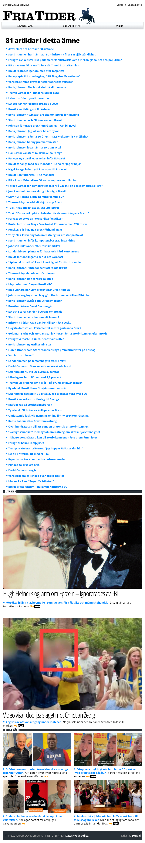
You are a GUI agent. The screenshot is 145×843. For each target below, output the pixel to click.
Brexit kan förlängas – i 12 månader (31, 175)
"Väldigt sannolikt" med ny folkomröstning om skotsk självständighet (54, 432)
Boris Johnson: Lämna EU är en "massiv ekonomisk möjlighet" (49, 136)
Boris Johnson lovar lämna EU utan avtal (34, 147)
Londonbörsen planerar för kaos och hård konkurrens (43, 251)
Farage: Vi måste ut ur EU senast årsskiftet (36, 339)
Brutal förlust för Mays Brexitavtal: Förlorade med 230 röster (47, 224)
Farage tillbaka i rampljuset (26, 443)
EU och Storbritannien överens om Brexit (35, 311)
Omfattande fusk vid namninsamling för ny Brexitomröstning (48, 415)
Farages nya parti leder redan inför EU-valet (36, 158)
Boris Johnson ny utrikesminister (29, 344)
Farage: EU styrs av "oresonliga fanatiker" (35, 218)
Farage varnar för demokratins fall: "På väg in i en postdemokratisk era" (55, 186)
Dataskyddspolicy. (77, 835)
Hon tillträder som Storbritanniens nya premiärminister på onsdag (51, 350)
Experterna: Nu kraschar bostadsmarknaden (37, 459)
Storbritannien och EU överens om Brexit (35, 120)
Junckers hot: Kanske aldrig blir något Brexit (37, 191)
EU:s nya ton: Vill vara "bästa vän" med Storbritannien (43, 65)
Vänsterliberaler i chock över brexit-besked (36, 476)
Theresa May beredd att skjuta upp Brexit (35, 202)
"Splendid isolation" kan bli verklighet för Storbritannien (45, 262)
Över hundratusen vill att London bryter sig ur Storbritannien (48, 426)
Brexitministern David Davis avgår (30, 306)
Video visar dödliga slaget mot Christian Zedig (49, 715)
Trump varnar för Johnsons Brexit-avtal (33, 93)
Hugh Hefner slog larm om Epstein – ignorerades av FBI (60, 593)
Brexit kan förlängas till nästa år (29, 109)
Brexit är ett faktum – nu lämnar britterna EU (37, 486)
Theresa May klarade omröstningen (31, 273)
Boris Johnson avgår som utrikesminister (35, 300)
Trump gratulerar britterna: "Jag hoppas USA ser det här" (45, 448)
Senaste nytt (72, 25)
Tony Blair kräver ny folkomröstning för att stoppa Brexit (45, 235)
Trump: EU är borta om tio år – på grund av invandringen (45, 383)
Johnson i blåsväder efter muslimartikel (34, 246)
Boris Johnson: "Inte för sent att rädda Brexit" (38, 268)
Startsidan (25, 25)
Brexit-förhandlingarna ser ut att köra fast (35, 257)
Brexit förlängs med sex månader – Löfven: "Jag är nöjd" (44, 164)
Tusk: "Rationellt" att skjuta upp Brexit (33, 207)
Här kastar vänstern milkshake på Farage (35, 153)
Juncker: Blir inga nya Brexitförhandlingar (35, 229)
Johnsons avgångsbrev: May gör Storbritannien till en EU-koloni (49, 295)
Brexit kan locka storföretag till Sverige (33, 399)
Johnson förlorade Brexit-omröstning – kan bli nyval (42, 125)
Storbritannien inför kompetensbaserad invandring (41, 240)
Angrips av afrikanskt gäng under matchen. (34, 722)
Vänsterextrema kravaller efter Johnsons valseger (40, 82)
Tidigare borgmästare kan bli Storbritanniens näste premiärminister (52, 437)
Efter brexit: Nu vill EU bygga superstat (33, 372)
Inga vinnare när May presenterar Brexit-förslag (39, 290)
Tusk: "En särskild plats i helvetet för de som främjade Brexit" (48, 213)
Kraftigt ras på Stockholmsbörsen (30, 404)
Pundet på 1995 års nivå (23, 465)
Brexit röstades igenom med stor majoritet (36, 71)
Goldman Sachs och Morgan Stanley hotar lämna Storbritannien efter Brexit (57, 333)
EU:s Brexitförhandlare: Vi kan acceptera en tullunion (42, 180)
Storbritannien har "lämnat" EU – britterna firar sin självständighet (52, 54)
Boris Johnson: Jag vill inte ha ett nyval (33, 131)
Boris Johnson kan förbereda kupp (30, 279)
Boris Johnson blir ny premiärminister (33, 142)
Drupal (136, 835)
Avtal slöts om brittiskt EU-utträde (31, 49)
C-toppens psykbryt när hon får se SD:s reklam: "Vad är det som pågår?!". (106, 771)
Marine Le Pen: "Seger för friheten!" (31, 481)
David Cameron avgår (22, 470)
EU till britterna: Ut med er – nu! (29, 454)
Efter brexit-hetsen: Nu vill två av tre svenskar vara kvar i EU (47, 393)
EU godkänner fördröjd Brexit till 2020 (33, 103)
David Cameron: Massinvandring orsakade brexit (40, 366)
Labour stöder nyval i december (29, 98)
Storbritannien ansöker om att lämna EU (35, 317)
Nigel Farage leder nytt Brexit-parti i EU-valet (37, 169)
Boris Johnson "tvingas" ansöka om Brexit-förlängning (43, 114)
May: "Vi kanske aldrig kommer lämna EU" (36, 196)
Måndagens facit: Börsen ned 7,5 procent (34, 377)
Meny (119, 25)
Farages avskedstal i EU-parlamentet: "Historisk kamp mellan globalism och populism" (65, 60)
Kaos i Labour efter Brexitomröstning (32, 421)
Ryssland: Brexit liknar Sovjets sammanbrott (37, 388)
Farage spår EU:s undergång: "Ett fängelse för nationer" (44, 76)
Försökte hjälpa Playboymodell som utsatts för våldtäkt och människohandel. (57, 602)
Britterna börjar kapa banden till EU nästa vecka (39, 322)
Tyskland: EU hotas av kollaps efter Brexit (35, 410)
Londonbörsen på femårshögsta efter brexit (37, 361)
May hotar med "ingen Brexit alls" (30, 284)
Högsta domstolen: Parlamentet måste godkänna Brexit (44, 328)
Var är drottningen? (21, 355)
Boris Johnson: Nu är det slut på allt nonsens (37, 87)
